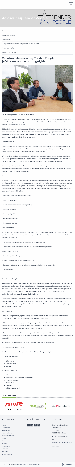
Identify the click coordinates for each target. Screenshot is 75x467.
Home (4, 425)
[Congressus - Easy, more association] (67, 464)
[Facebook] (28, 425)
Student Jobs (6, 39)
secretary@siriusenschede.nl (62, 442)
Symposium (6, 428)
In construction (7, 454)
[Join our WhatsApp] (39, 425)
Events (4, 441)
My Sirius (5, 451)
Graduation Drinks (8, 35)
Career (4, 438)
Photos (4, 443)
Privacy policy (21, 464)
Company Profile (8, 48)
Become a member (8, 435)
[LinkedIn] (31, 425)
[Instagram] (35, 425)
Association (6, 430)
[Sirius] (4, 4)
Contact (5, 449)
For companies (7, 31)
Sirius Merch (6, 446)
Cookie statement (34, 464)
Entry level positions (9, 52)
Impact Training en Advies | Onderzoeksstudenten (21, 44)
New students (7, 433)
